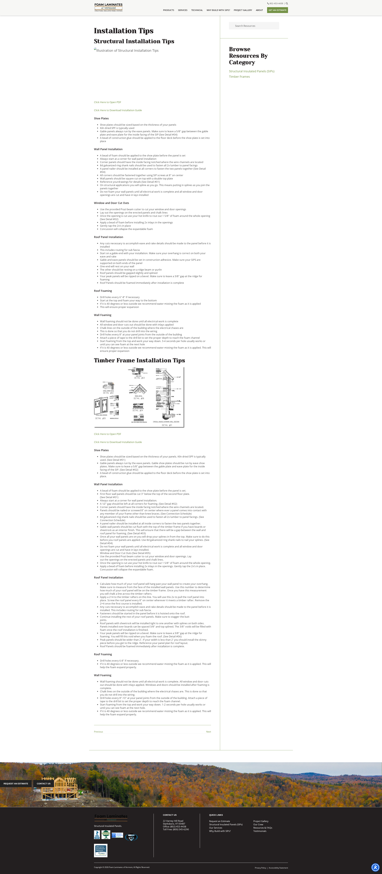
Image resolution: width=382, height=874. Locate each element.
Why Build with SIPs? (220, 830)
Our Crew (258, 824)
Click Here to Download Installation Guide (118, 110)
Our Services (215, 827)
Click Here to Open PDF (107, 102)
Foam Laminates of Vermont (112, 7)
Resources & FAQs (262, 827)
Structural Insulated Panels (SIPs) (251, 71)
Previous (98, 731)
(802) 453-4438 (178, 826)
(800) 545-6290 (181, 829)
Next (208, 731)
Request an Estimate (16, 783)
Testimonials (259, 830)
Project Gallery (260, 821)
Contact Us (43, 783)
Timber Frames (239, 77)
